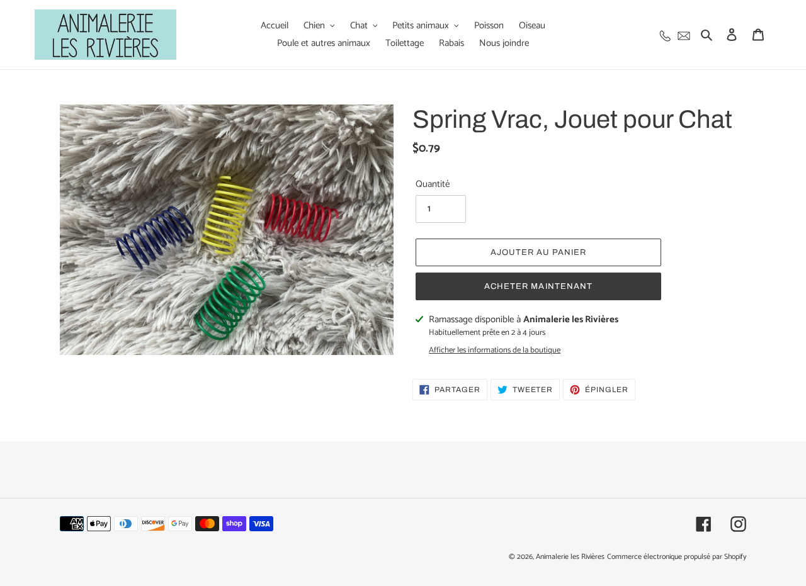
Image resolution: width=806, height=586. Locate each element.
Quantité (433, 184)
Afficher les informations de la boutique (494, 350)
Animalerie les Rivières (570, 557)
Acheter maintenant (538, 286)
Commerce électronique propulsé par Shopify (676, 557)
